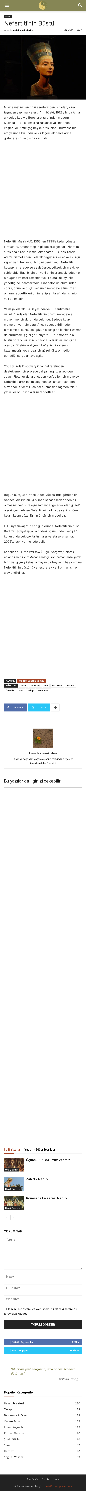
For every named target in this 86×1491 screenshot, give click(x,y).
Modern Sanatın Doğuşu (31, 680)
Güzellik (10, 690)
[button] (6, 5)
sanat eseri (43, 690)
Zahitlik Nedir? (37, 1179)
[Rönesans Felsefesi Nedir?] (14, 1203)
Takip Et (74, 1350)
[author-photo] (43, 747)
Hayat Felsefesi (12, 1188)
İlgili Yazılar (12, 1149)
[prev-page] (6, 1217)
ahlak (23, 685)
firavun (70, 685)
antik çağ (35, 685)
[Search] (80, 5)
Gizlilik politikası (50, 1479)
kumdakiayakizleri (20, 30)
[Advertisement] (43, 190)
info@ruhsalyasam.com (59, 1486)
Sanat (8, 16)
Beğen (75, 1342)
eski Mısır (57, 685)
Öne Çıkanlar (11, 1169)
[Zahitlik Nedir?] (14, 1184)
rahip (31, 690)
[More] (55, 707)
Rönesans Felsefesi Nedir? (46, 1198)
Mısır (21, 690)
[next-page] (12, 1217)
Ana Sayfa (32, 1479)
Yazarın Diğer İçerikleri (40, 1149)
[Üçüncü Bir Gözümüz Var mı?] (14, 1165)
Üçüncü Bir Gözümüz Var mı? (48, 1160)
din (46, 685)
